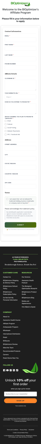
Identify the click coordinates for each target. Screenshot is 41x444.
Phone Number (10, 64)
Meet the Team (8, 348)
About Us (6, 317)
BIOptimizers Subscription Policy (9, 293)
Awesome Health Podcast (28, 282)
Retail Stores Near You (11, 358)
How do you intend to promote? (18, 102)
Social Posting (11, 128)
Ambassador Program (10, 327)
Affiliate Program (9, 323)
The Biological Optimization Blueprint (29, 287)
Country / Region (11, 174)
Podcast (9, 124)
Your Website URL (12, 93)
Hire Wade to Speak (28, 307)
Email (7, 36)
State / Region (10, 163)
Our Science (26, 277)
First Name (9, 44)
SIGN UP (20, 401)
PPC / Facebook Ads (13, 134)
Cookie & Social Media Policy (20, 432)
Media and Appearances (26, 302)
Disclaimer (31, 429)
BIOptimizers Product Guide (29, 293)
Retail (5, 337)
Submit (20, 225)
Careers (6, 355)
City (6, 154)
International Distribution (11, 334)
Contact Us (7, 277)
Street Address (10, 144)
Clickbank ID (10, 78)
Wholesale (6, 330)
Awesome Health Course (11, 320)
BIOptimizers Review (10, 344)
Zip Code (8, 182)
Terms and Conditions (12, 429)
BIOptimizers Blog (28, 298)
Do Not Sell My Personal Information (10, 299)
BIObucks (6, 341)
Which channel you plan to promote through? (19, 117)
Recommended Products (11, 351)
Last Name (9, 55)
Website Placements (13, 131)
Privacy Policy (23, 429)
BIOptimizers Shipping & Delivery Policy (10, 282)
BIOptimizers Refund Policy (10, 287)
